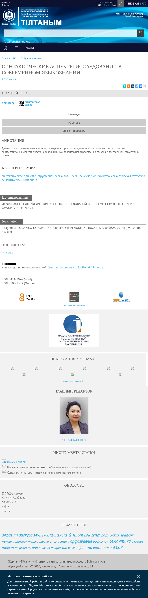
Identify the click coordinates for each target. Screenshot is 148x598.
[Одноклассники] (128, 86)
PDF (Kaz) (8, 103)
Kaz (137, 3)
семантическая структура (128, 176)
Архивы (30, 47)
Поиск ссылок (16, 462)
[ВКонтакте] (140, 86)
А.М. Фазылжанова (74, 440)
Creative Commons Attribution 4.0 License (75, 267)
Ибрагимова (35, 58)
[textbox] (74, 33)
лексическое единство (95, 176)
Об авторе (74, 122)
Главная (6, 58)
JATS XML (8, 253)
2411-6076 (105, 2)
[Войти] (120, 3)
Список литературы (74, 130)
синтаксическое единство (19, 176)
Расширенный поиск (17, 41)
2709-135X (106, 5)
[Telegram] (136, 86)
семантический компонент (19, 180)
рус (144, 3)
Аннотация (74, 114)
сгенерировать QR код (31, 103)
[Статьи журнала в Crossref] (74, 297)
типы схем (71, 176)
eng (130, 3)
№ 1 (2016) (19, 58)
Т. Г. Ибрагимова (9, 79)
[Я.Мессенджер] (124, 86)
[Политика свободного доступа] (27, 297)
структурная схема (50, 176)
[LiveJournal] (132, 86)
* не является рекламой (74, 305)
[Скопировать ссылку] (144, 86)
